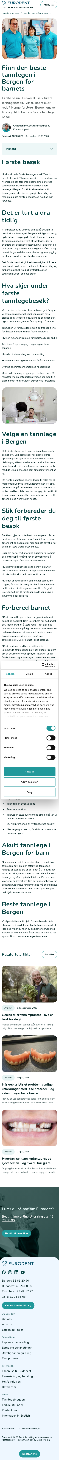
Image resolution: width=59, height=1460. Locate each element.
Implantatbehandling (15, 1342)
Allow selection (29, 782)
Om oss (7, 1319)
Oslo (4, 7)
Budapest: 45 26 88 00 (17, 1286)
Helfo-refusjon (11, 1382)
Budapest (28, 7)
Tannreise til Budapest (16, 1371)
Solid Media (43, 1440)
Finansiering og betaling (17, 1376)
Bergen (10, 7)
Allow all (29, 771)
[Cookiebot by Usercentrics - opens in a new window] (42, 665)
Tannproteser (10, 1358)
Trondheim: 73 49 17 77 (17, 1291)
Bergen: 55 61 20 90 (15, 1281)
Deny (29, 792)
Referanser (9, 1387)
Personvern (8, 1428)
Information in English (16, 1416)
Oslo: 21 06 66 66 (14, 1297)
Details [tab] (29, 673)
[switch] (50, 737)
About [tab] (48, 673)
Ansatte (7, 1324)
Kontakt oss (9, 1410)
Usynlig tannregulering (16, 1353)
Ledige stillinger (12, 1330)
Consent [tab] (10, 673)
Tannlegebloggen (13, 1399)
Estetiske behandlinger (17, 1348)
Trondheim (19, 7)
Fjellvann (20, 1440)
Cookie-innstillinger (30, 1428)
